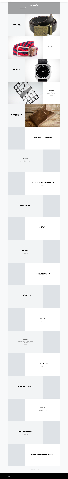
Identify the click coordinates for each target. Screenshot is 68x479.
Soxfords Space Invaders (25, 160)
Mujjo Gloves (42, 228)
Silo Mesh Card (51, 92)
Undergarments (31, 11)
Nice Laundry (25, 250)
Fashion (18, 22)
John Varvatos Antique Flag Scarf (25, 386)
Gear (27, 294)
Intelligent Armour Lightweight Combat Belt (42, 454)
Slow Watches (16, 69)
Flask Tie (42, 318)
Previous (30, 469)
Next (38, 469)
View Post (51, 49)
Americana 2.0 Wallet (25, 205)
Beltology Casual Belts (51, 46)
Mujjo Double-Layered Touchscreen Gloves (42, 182)
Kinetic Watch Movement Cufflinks (43, 137)
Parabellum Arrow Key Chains (25, 341)
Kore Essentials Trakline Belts (42, 273)
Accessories (15, 22)
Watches (37, 11)
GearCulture (10, 1)
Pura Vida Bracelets (43, 363)
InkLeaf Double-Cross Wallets (16, 115)
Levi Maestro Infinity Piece (25, 431)
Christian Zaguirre (14, 25)
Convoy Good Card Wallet (25, 295)
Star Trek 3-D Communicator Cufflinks (43, 409)
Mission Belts (16, 24)
